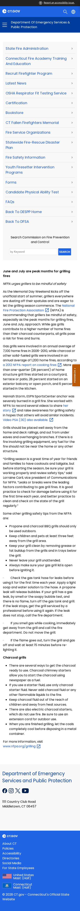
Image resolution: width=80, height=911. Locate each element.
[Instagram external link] (11, 790)
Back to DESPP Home (24, 211)
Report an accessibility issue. (59, 2)
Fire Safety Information (25, 157)
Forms (11, 182)
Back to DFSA (17, 221)
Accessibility (11, 853)
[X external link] (18, 790)
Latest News (16, 83)
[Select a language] (73, 11)
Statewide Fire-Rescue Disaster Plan (33, 145)
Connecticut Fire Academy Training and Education (36, 61)
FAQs (10, 201)
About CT (9, 843)
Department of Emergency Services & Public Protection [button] (22, 24)
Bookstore (14, 112)
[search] (65, 11)
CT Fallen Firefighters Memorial (32, 122)
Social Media (11, 863)
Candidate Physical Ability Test (32, 192)
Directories (10, 858)
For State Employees (18, 868)
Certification (16, 102)
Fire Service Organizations (28, 132)
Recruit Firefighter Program (29, 73)
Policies (8, 848)
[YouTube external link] (25, 790)
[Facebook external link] (5, 790)
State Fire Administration (27, 48)
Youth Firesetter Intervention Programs (30, 170)
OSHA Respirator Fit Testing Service (36, 93)
